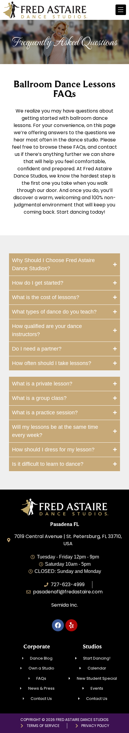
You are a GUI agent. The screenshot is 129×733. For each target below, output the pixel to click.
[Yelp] (71, 625)
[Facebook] (58, 625)
